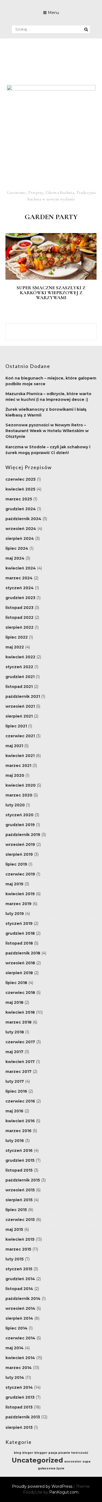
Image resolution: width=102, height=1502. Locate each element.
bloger (27, 1453)
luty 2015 (14, 1259)
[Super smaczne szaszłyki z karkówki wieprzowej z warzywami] (51, 278)
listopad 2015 (19, 1170)
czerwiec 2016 (20, 1101)
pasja (52, 1453)
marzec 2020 (18, 795)
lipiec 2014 (16, 1328)
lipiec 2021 (16, 726)
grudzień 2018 (20, 933)
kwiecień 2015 (20, 1239)
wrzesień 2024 (20, 528)
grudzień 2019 (20, 824)
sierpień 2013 (19, 1427)
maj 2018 (14, 1002)
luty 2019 (14, 913)
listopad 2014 (19, 1288)
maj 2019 (14, 884)
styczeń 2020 (19, 814)
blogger (40, 1453)
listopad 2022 (19, 617)
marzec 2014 (18, 1367)
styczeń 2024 (19, 587)
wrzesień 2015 (20, 1190)
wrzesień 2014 (20, 1308)
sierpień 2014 (19, 1318)
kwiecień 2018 (20, 1012)
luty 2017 (14, 1081)
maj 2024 (14, 558)
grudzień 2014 (20, 1278)
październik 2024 (23, 518)
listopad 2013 (19, 1407)
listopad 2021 (19, 686)
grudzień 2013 (20, 1397)
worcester (72, 1461)
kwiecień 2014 (20, 1357)
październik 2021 (22, 696)
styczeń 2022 (19, 666)
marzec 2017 (18, 1071)
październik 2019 (22, 834)
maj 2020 (14, 775)
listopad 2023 (19, 607)
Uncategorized (37, 1460)
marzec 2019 (18, 903)
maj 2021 (14, 745)
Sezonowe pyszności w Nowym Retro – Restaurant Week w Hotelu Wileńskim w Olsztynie (47, 431)
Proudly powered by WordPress (42, 1486)
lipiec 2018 (16, 982)
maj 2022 (14, 647)
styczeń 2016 (19, 1150)
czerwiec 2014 (20, 1338)
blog (17, 1453)
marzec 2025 (18, 499)
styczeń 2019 (19, 923)
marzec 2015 (18, 1249)
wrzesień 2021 (20, 706)
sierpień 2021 (19, 716)
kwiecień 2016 (20, 1120)
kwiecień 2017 (20, 1061)
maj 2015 (14, 1229)
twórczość (79, 1453)
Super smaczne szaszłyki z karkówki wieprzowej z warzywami (51, 293)
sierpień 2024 (19, 538)
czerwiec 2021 (20, 735)
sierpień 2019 (19, 854)
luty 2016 (14, 1140)
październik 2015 (22, 1180)
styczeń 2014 (19, 1387)
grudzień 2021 (20, 676)
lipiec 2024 (16, 548)
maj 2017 (14, 1051)
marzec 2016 (18, 1130)
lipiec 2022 (16, 637)
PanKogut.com (63, 1492)
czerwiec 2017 (20, 1041)
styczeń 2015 (18, 1268)
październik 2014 (23, 1298)
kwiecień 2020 (20, 785)
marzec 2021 (18, 765)
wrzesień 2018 (20, 962)
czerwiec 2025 (20, 479)
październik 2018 (22, 953)
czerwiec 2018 (20, 992)
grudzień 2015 (20, 1160)
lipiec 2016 (16, 1091)
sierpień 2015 (19, 1199)
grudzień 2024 (20, 508)
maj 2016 (14, 1111)
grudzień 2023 (20, 597)
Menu (53, 12)
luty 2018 (14, 1032)
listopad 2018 (19, 943)
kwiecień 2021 (20, 755)
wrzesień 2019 (20, 844)
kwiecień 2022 (20, 656)
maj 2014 (14, 1347)
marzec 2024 (19, 578)
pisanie (64, 1453)
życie (60, 1468)
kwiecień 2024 (20, 568)
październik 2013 (22, 1417)
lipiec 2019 (16, 864)
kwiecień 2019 (20, 893)
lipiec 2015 (16, 1209)
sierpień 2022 (19, 627)
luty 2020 (15, 805)
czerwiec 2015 (20, 1219)
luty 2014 (14, 1377)
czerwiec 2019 (20, 874)
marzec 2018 (18, 1022)
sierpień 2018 (19, 972)
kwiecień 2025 (20, 489)
